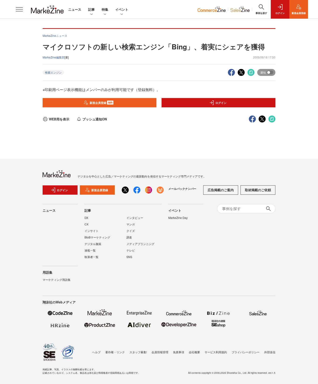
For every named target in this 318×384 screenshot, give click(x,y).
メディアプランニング (140, 244)
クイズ (130, 231)
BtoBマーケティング (97, 237)
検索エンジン (53, 72)
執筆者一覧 (91, 257)
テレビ (130, 250)
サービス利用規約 (216, 352)
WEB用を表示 (59, 119)
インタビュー (134, 218)
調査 (129, 237)
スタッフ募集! (138, 352)
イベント (121, 9)
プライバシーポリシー (246, 352)
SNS (129, 257)
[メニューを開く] (19, 9)
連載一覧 (90, 250)
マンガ (130, 224)
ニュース (74, 9)
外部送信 (269, 352)
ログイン (221, 103)
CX (86, 224)
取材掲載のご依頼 (258, 189)
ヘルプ (96, 352)
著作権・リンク (115, 352)
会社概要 (194, 352)
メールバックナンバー (182, 189)
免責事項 (178, 352)
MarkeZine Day (178, 218)
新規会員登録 (101, 103)
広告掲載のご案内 (221, 189)
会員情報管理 (160, 352)
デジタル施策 (93, 244)
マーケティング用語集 (57, 280)
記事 (91, 9)
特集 (105, 9)
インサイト (91, 231)
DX (86, 218)
